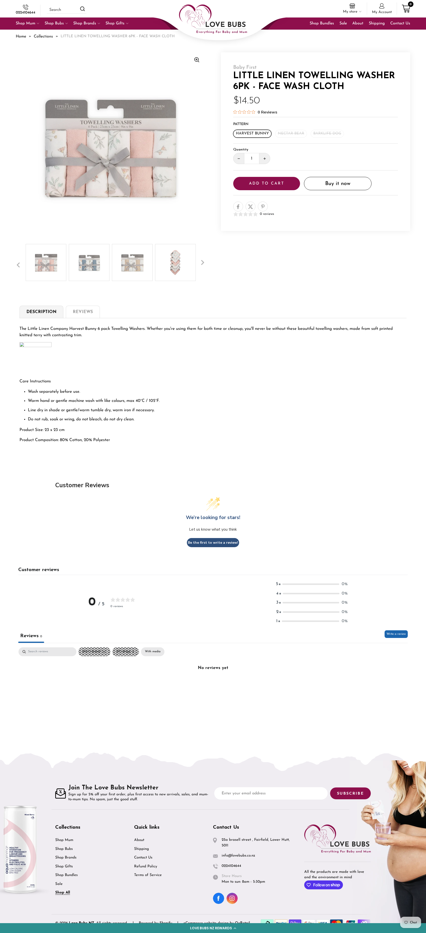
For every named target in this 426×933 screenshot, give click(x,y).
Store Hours (232, 876)
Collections (43, 36)
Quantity (240, 150)
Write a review (396, 634)
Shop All (62, 893)
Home (21, 36)
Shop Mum (64, 840)
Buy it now (337, 183)
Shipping (141, 849)
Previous (18, 264)
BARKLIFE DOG (327, 133)
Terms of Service (148, 875)
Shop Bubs (64, 849)
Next (202, 262)
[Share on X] (250, 207)
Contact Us (143, 857)
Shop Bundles (66, 875)
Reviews (83, 312)
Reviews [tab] (31, 636)
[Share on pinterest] (263, 207)
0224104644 (25, 13)
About (139, 840)
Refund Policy (145, 866)
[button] (213, 928)
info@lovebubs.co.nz (238, 856)
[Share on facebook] (238, 207)
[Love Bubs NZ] (213, 19)
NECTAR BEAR (291, 133)
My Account (382, 12)
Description (41, 312)
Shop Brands (65, 857)
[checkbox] (152, 651)
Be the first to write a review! (213, 542)
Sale (59, 884)
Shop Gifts (64, 866)
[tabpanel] (213, 684)
